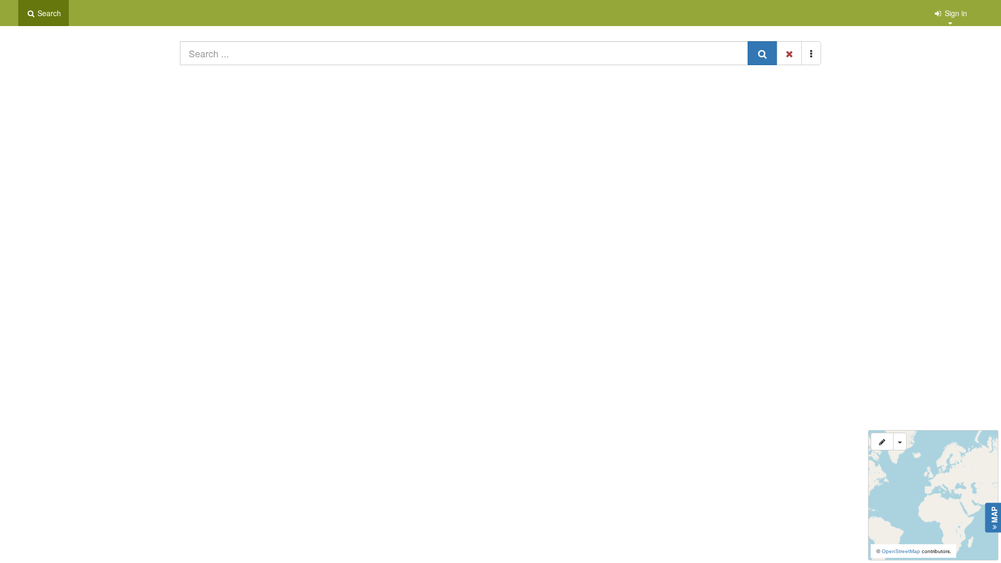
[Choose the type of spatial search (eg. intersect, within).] (900, 441)
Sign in (955, 13)
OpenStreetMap (901, 551)
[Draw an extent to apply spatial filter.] (882, 441)
